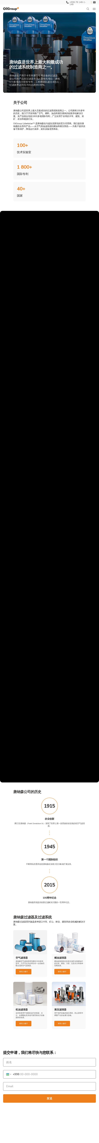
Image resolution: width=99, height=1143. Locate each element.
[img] (11, 9)
